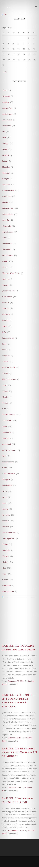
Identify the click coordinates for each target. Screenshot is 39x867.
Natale (5, 397)
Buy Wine (6, 185)
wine (4, 574)
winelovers (6, 586)
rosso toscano (8, 462)
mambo (5, 362)
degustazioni (7, 232)
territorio (6, 515)
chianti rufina (7, 208)
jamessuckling (8, 338)
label (4, 344)
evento (5, 261)
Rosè (4, 456)
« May (4, 72)
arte (4, 137)
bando (4, 161)
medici (5, 373)
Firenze (5, 267)
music (4, 385)
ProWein (5, 438)
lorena (4, 350)
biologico (6, 167)
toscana (5, 527)
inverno (5, 320)
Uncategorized (8, 538)
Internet (5, 308)
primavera (6, 432)
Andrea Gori (7, 108)
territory (5, 521)
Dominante (6, 244)
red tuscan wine (8, 450)
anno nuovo (7, 120)
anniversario (7, 114)
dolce (4, 238)
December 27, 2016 (16, 681)
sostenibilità (7, 485)
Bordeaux (6, 173)
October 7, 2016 (14, 738)
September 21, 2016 (16, 830)
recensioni (6, 444)
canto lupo (6, 196)
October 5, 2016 (14, 788)
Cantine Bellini (8, 191)
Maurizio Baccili (8, 367)
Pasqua (5, 403)
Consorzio (6, 226)
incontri (5, 303)
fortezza (5, 279)
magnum (5, 356)
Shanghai (6, 479)
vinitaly (5, 562)
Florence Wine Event (10, 273)
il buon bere (7, 297)
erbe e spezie (7, 255)
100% (4, 90)
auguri (4, 149)
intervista (6, 314)
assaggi (5, 143)
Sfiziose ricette (8, 474)
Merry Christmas (9, 379)
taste (4, 503)
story (4, 497)
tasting (5, 509)
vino (4, 568)
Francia (5, 285)
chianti (5, 202)
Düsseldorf (6, 249)
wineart (5, 580)
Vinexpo (5, 556)
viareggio (6, 550)
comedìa (5, 220)
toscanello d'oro (8, 533)
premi (4, 426)
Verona (5, 544)
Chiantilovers (7, 214)
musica (5, 391)
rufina (4, 468)
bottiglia (5, 179)
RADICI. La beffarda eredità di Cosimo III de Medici (19, 752)
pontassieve (7, 420)
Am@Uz (5, 102)
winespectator (8, 591)
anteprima (6, 126)
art (3, 132)
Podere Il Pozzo (8, 415)
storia (4, 491)
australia (5, 155)
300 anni (6, 96)
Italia (4, 326)
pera (4, 409)
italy (4, 332)
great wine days (8, 291)
